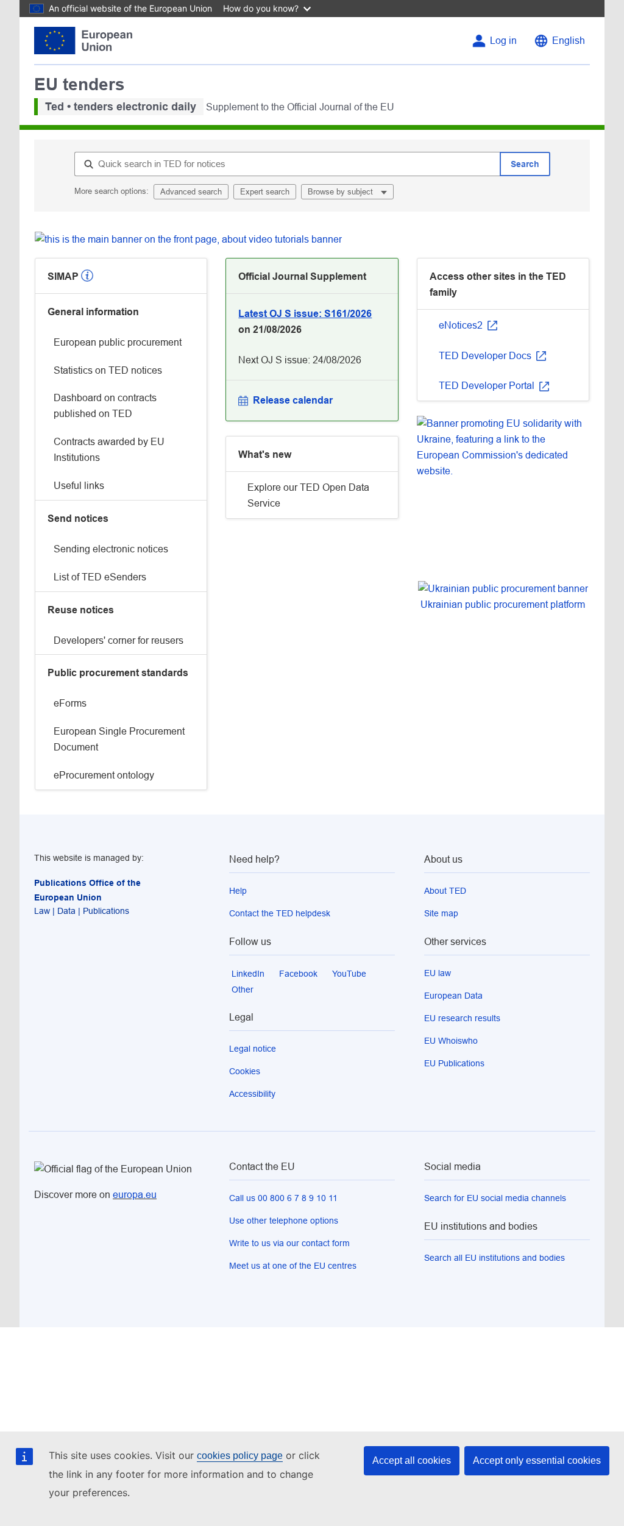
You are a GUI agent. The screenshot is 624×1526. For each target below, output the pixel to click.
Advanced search (191, 191)
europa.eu (135, 1194)
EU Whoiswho (451, 1041)
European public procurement (118, 342)
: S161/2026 (305, 313)
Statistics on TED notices (108, 370)
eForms (70, 703)
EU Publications (454, 1063)
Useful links (79, 485)
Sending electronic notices (111, 549)
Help (238, 891)
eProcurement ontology (104, 775)
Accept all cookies (411, 1460)
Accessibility (252, 1094)
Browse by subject (341, 191)
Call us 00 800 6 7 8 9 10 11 (283, 1198)
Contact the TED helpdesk (279, 913)
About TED (445, 891)
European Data (453, 995)
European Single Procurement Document (119, 739)
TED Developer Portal (488, 385)
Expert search (264, 191)
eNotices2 (462, 325)
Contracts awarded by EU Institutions (109, 450)
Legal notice (252, 1049)
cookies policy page (240, 1455)
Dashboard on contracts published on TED (105, 406)
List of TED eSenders (100, 577)
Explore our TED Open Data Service (308, 495)
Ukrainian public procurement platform (502, 604)
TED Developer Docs (486, 356)
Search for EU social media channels (495, 1198)
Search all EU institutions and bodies (494, 1258)
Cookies (244, 1071)
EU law (437, 973)
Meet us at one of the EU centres (292, 1266)
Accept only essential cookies (537, 1460)
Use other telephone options (283, 1220)
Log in (503, 40)
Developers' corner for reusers (118, 640)
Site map (441, 913)
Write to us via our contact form (289, 1243)
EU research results (462, 1018)
